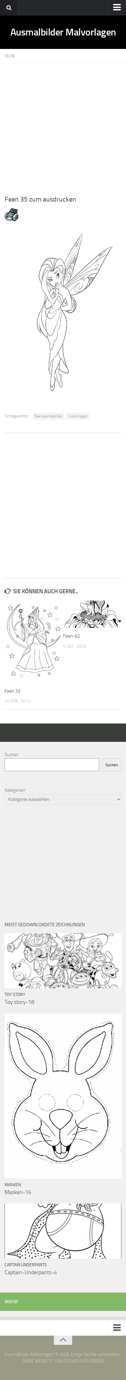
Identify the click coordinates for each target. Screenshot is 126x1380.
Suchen (12, 754)
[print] (11, 220)
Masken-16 (18, 1192)
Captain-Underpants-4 (31, 1272)
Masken (13, 1184)
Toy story (15, 994)
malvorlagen (77, 416)
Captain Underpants (26, 1264)
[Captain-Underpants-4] (63, 1231)
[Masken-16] (63, 1096)
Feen (10, 56)
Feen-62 (71, 636)
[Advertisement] (63, 127)
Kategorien (15, 790)
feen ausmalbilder (48, 416)
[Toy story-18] (63, 960)
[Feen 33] (34, 642)
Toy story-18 (19, 1002)
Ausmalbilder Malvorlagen (63, 32)
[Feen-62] (92, 614)
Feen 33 (12, 691)
